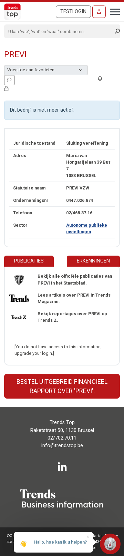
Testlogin (73, 11)
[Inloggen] (99, 12)
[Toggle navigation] (113, 11)
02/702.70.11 (62, 438)
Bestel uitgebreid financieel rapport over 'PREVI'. (62, 386)
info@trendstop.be (62, 446)
